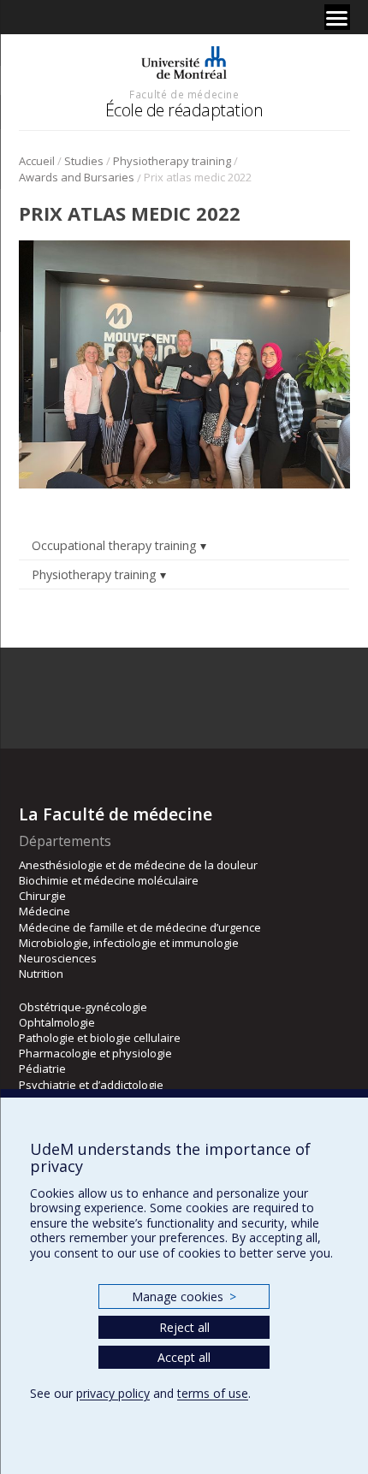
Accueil (37, 161)
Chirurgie (42, 895)
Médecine (44, 911)
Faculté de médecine (184, 94)
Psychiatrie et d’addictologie (91, 1084)
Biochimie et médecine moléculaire (109, 880)
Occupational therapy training (114, 545)
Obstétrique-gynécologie (83, 1007)
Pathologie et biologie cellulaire (100, 1037)
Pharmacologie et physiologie (95, 1053)
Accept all (184, 1357)
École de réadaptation (184, 109)
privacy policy (113, 1393)
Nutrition (41, 973)
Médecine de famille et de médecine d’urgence (140, 927)
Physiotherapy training (172, 161)
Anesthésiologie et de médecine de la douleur (138, 865)
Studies (84, 161)
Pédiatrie (42, 1068)
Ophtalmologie (57, 1022)
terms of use (212, 1393)
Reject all (184, 1327)
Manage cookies (183, 1296)
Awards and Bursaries (76, 177)
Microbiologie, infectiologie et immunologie (129, 942)
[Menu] (337, 17)
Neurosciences (58, 958)
